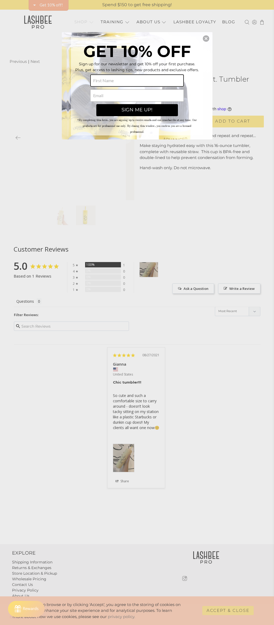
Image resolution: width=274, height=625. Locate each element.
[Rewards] (26, 609)
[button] (206, 38)
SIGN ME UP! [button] (137, 110)
